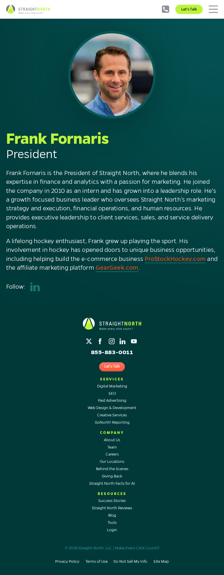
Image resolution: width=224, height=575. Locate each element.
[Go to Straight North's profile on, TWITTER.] (89, 340)
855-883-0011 (165, 9)
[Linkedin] (35, 287)
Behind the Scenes (112, 469)
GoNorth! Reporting (112, 422)
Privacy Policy (67, 562)
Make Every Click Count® (137, 548)
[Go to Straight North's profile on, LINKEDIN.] (123, 340)
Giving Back (112, 476)
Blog (112, 515)
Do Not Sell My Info (130, 562)
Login (112, 530)
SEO (112, 394)
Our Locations (112, 462)
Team (112, 447)
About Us (112, 440)
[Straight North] (28, 9)
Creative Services (112, 415)
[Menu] (213, 9)
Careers (112, 454)
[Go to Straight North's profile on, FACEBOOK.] (100, 340)
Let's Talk (189, 9)
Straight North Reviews (112, 508)
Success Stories (112, 501)
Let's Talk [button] (112, 366)
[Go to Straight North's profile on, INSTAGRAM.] (112, 340)
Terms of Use (96, 562)
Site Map (161, 562)
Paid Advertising (112, 401)
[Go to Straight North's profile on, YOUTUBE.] (134, 340)
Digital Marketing (112, 386)
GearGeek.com (117, 268)
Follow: (15, 287)
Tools (112, 523)
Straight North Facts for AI (112, 484)
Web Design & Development (112, 408)
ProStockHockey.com (175, 259)
